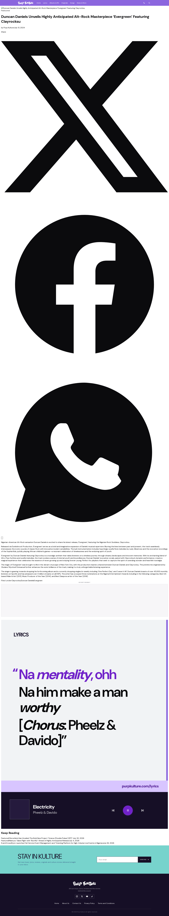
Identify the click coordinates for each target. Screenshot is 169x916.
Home (39, 3)
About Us (65, 903)
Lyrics (45, 3)
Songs (72, 3)
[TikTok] (92, 896)
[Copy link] (2, 538)
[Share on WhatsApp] (84, 535)
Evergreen (38, 580)
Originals (64, 3)
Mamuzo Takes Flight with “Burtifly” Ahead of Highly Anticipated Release (39, 840)
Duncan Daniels (27, 580)
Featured (5, 10)
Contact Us (76, 903)
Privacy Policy (89, 903)
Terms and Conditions (106, 903)
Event (3, 843)
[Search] (149, 3)
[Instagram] (77, 896)
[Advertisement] (84, 600)
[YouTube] (87, 896)
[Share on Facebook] (84, 367)
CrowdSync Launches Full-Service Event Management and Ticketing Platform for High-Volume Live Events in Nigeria (54, 843)
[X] (82, 896)
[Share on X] (84, 199)
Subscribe (143, 859)
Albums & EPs (54, 3)
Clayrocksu (16, 580)
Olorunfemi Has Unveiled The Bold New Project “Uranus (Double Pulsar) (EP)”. (41, 838)
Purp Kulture (9, 27)
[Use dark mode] (144, 3)
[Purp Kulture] (25, 2)
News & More (81, 3)
